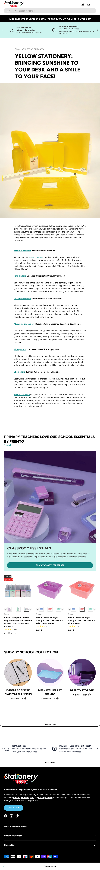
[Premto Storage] (82, 672)
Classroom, (21, 49)
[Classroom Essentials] (50, 497)
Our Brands (13, 808)
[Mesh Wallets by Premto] (50, 672)
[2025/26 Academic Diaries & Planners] (18, 672)
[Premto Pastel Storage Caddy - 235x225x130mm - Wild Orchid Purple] (50, 589)
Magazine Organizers (24, 324)
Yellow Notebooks (22, 250)
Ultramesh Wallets (22, 298)
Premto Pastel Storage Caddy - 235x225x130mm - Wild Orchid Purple (49, 620)
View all (7, 445)
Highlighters (20, 349)
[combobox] (50, 10)
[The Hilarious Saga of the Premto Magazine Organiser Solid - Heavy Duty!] (3, 866)
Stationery (39, 49)
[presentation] (6, 609)
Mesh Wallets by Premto (50, 692)
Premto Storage (82, 690)
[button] (88, 4)
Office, (30, 49)
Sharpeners (19, 372)
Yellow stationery (22, 394)
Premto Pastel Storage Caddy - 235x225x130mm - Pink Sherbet (81, 620)
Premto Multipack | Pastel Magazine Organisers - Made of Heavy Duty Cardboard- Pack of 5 (18, 622)
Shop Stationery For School (50, 565)
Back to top (50, 762)
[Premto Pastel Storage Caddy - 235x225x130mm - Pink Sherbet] (82, 589)
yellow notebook (36, 257)
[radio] (9, 609)
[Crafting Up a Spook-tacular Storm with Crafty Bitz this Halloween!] (96, 866)
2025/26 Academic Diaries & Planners (18, 692)
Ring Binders (20, 276)
